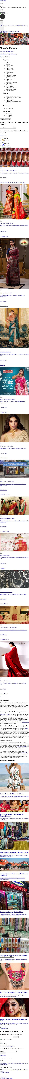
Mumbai (20, 25)
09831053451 (3, 563)
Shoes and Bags (10, 90)
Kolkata (16, 25)
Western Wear (10, 72)
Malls (1, 53)
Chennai (7, 25)
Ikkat (17, 720)
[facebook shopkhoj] (1, 1057)
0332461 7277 (3, 490)
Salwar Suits (10, 65)
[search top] (1, 10)
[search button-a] (14, 128)
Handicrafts (11, 31)
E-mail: (1, 1051)
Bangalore (12, 25)
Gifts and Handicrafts (12, 82)
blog (1, 32)
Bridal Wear (10, 68)
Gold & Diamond (11, 76)
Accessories (16, 31)
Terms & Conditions (4, 1072)
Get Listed (2, 12)
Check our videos (4, 1028)
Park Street (9, 100)
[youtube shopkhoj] (10, 1057)
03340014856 (3, 453)
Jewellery (6, 31)
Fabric (8, 71)
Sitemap (2, 1071)
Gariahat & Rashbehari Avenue (14, 97)
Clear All (8, 147)
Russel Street (10, 98)
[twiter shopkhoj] (13, 1057)
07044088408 (3, 231)
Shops (9, 53)
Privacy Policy (3, 1077)
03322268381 (3, 360)
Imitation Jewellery (11, 75)
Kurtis (8, 66)
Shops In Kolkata (10, 51)
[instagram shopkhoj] (3, 1057)
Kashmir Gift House (21, 746)
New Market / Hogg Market (13, 96)
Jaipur (4, 25)
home (1, 51)
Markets (5, 53)
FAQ (5, 1063)
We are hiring (13, 1063)
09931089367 (3, 599)
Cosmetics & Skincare (12, 87)
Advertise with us (20, 1063)
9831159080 (3, 689)
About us (2, 1063)
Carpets (9, 80)
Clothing (2, 31)
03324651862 (3, 301)
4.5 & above (10, 116)
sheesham (24, 752)
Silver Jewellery (10, 78)
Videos (8, 1063)
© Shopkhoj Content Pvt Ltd (6, 1078)
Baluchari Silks (25, 722)
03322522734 (3, 177)
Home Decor (10, 85)
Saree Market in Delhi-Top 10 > (7, 1046)
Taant (14, 720)
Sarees (8, 64)
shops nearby (14, 53)
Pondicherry (25, 25)
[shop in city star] (1, 168)
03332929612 (3, 634)
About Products (4, 1064)
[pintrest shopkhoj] (8, 1057)
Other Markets (10, 103)
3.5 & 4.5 (9, 115)
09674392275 (3, 526)
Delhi (1, 25)
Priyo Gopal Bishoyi (4, 714)
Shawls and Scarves (11, 89)
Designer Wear (10, 69)
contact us (4, 32)
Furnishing (9, 83)
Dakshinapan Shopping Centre (14, 101)
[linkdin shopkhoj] (6, 1057)
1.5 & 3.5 (9, 114)
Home (1, 20)
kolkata (4, 51)
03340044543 (3, 407)
